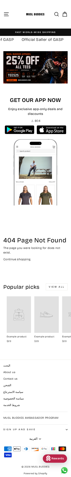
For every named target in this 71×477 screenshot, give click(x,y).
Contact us (10, 378)
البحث (6, 365)
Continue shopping (16, 259)
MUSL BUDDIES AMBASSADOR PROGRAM (30, 417)
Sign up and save (19, 429)
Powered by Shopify (35, 473)
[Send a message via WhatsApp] (64, 470)
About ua (9, 372)
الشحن (7, 385)
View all (57, 286)
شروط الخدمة (11, 405)
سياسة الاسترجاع (13, 392)
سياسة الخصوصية (13, 398)
